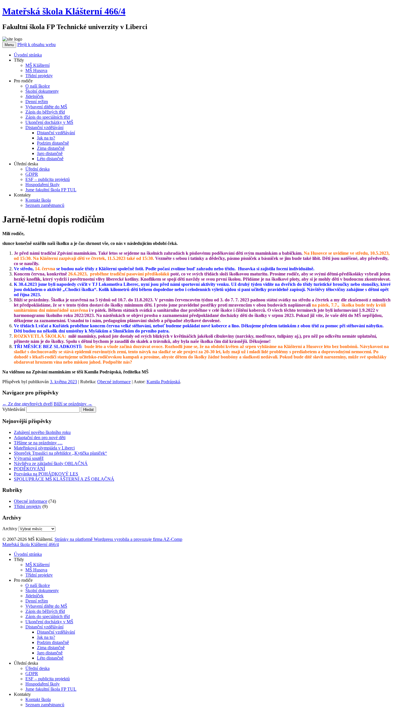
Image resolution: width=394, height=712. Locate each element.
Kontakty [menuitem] (22, 694)
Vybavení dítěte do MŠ (46, 106)
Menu (9, 45)
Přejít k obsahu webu (36, 44)
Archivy (9, 528)
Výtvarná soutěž (29, 458)
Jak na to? (46, 137)
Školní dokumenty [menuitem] (42, 590)
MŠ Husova (36, 70)
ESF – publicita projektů (47, 179)
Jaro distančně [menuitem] (50, 652)
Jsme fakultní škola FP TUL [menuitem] (50, 689)
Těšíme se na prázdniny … (38, 442)
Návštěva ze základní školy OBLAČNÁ (51, 463)
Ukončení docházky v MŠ (49, 122)
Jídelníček (34, 96)
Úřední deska (37, 169)
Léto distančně (50, 158)
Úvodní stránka (28, 54)
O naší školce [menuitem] (37, 585)
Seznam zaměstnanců (44, 205)
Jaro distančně (50, 153)
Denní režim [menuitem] (36, 600)
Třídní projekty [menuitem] (39, 575)
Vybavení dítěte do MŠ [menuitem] (46, 606)
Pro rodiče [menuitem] (23, 580)
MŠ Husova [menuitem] (36, 569)
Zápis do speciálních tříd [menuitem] (47, 616)
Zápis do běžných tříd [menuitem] (45, 611)
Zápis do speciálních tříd (47, 117)
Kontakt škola (38, 200)
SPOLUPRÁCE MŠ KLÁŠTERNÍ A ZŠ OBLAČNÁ (64, 479)
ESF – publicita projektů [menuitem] (47, 678)
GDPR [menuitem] (31, 673)
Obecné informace (114, 381)
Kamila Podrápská (163, 381)
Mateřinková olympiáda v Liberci (44, 447)
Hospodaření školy (42, 184)
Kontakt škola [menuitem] (38, 699)
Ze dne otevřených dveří (27, 403)
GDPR (31, 174)
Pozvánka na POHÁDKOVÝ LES (46, 473)
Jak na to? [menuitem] (46, 637)
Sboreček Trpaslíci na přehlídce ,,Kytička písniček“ (60, 453)
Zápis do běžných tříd (45, 111)
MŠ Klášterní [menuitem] (37, 564)
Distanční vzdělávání (44, 127)
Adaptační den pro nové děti (39, 437)
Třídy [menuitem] (19, 559)
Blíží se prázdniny (73, 403)
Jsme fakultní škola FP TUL (50, 189)
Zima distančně (51, 148)
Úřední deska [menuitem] (26, 663)
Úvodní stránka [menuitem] (28, 554)
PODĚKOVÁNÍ (29, 468)
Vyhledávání (13, 409)
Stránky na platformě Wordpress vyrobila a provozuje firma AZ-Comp (118, 539)
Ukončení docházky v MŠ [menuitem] (49, 621)
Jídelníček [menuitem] (34, 595)
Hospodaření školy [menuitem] (42, 683)
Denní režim (36, 101)
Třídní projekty (39, 75)
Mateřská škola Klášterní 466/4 (63, 11)
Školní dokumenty (42, 91)
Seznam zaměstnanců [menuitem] (44, 704)
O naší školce (37, 86)
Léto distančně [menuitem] (50, 658)
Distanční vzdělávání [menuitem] (44, 626)
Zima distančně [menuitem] (51, 647)
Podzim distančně (53, 143)
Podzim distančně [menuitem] (53, 642)
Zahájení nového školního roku (42, 432)
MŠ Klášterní (37, 65)
